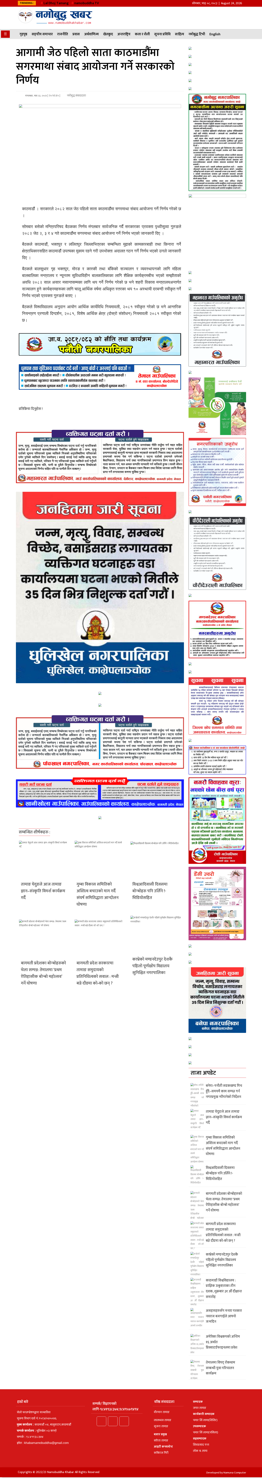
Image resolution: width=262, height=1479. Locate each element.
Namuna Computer (234, 1472)
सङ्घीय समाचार (42, 34)
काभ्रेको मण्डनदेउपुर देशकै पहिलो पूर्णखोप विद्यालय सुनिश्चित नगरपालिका (152, 966)
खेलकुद (108, 34)
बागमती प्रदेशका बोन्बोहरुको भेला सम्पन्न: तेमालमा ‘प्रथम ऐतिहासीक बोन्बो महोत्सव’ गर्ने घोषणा (43, 973)
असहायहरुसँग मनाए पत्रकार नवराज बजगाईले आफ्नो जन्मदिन (224, 1316)
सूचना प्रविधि (162, 34)
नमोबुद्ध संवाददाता (76, 95)
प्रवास (76, 34)
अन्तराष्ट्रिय (123, 34)
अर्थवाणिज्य (91, 34)
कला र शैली (142, 34)
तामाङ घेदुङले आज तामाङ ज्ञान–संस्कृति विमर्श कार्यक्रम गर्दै (43, 891)
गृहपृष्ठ (23, 34)
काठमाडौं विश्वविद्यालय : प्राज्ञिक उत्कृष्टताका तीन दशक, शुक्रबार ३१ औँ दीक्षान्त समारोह (224, 1289)
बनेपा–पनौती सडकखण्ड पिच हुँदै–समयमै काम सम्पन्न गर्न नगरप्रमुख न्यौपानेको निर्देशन (224, 1091)
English (214, 34)
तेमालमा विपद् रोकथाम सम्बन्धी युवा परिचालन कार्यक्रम (220, 1368)
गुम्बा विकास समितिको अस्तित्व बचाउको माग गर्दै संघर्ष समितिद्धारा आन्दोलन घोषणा (98, 894)
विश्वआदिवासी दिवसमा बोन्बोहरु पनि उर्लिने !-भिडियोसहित (149, 891)
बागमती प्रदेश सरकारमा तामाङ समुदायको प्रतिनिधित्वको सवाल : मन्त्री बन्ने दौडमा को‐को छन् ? (98, 973)
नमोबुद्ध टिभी (197, 34)
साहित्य (179, 34)
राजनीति (62, 34)
